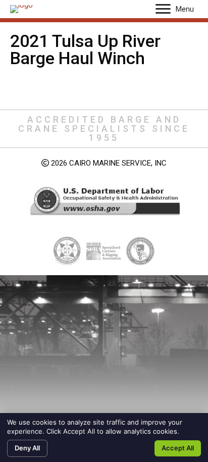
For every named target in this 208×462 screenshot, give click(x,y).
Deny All (27, 448)
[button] (163, 9)
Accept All (178, 448)
